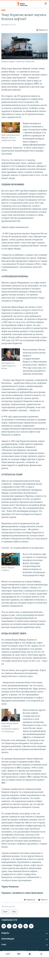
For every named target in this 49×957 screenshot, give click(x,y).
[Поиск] (41, 954)
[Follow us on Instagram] (20, 926)
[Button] (42, 30)
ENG (18, 954)
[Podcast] (31, 926)
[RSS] (25, 926)
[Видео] (29, 954)
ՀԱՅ (8, 954)
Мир (3, 10)
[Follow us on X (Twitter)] (9, 926)
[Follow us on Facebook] (3, 926)
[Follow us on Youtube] (14, 926)
